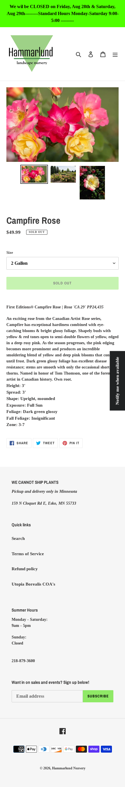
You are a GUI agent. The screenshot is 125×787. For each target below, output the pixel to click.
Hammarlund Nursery (68, 768)
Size (9, 252)
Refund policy (25, 568)
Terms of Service (28, 553)
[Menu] (115, 54)
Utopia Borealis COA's (33, 584)
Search (18, 538)
